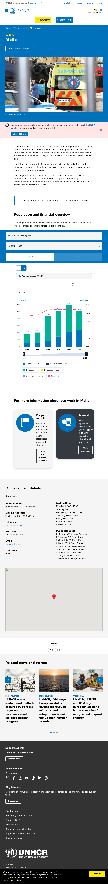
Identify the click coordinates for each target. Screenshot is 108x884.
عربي (100, 2)
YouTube (27, 778)
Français (78, 2)
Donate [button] (95, 12)
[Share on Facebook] (57, 650)
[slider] (25, 355)
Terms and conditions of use (16, 867)
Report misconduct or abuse (19, 829)
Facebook (14, 778)
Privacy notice (10, 864)
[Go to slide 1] (51, 733)
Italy (66, 200)
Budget (22, 292)
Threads (46, 778)
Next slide (100, 680)
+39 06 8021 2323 (14, 525)
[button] (18, 268)
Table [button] (78, 256)
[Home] (19, 11)
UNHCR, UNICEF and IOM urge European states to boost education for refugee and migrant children (87, 708)
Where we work (20, 27)
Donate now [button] (14, 758)
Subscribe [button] (13, 801)
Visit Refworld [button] (87, 450)
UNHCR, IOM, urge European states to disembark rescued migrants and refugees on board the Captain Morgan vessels (53, 710)
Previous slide (8, 680)
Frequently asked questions (19, 815)
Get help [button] (66, 20)
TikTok (33, 778)
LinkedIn (39, 778)
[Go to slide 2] (54, 733)
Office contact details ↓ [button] (19, 48)
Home (8, 27)
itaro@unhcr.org (13, 544)
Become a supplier (14, 838)
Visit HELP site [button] (19, 134)
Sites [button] (101, 12)
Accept (97, 874)
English (67, 2)
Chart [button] (30, 256)
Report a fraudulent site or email (21, 833)
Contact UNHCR (13, 820)
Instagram (20, 778)
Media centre (11, 824)
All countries (35, 27)
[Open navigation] (6, 10)
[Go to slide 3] (57, 733)
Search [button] (90, 12)
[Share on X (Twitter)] (50, 650)
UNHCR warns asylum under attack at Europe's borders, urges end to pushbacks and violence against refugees (19, 710)
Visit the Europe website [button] (43, 456)
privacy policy (9, 878)
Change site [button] (32, 2)
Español (90, 2)
